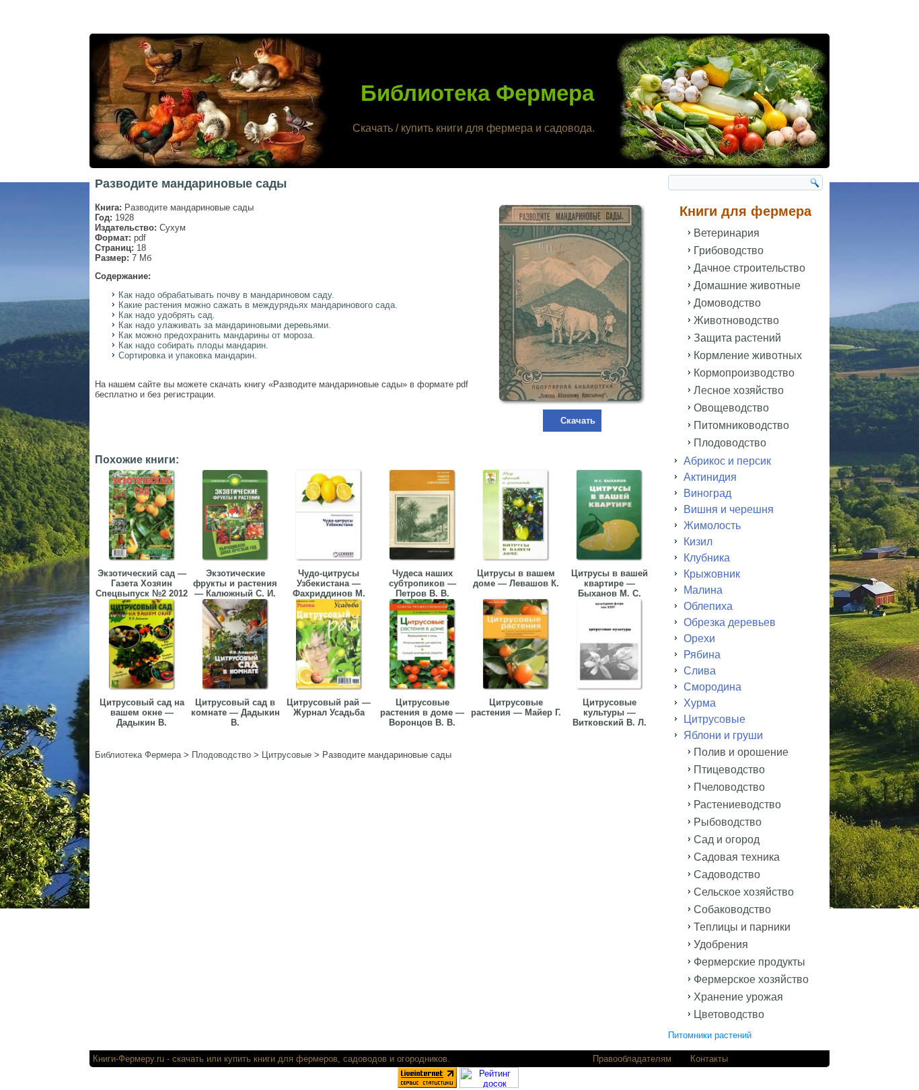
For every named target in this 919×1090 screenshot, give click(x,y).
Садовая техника (737, 857)
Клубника (707, 557)
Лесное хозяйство (739, 390)
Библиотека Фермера (477, 93)
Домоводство (727, 303)
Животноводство (736, 320)
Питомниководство (741, 425)
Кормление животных (748, 355)
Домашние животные (747, 285)
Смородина (712, 687)
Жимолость (712, 525)
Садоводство (727, 874)
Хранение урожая (738, 997)
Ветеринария (727, 233)
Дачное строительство (749, 268)
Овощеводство (731, 408)
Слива (700, 670)
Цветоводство (729, 1014)
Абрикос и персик (727, 461)
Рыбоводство (728, 822)
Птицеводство (729, 769)
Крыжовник (712, 574)
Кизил (698, 541)
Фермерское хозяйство (751, 979)
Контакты (709, 1059)
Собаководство (732, 909)
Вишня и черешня (729, 509)
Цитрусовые (714, 719)
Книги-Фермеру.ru (128, 1059)
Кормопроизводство (744, 373)
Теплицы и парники (742, 927)
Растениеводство (737, 804)
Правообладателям (632, 1059)
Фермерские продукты (749, 962)
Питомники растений (709, 1035)
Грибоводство (729, 250)
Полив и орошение (741, 752)
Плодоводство (730, 443)
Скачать (577, 421)
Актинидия (710, 477)
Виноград (707, 493)
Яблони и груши (723, 735)
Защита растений (737, 338)
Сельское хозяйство (744, 892)
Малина (703, 590)
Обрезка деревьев (730, 622)
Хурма (700, 703)
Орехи (699, 638)
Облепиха (708, 606)
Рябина (702, 654)
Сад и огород (727, 839)
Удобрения (721, 944)
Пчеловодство (729, 787)
